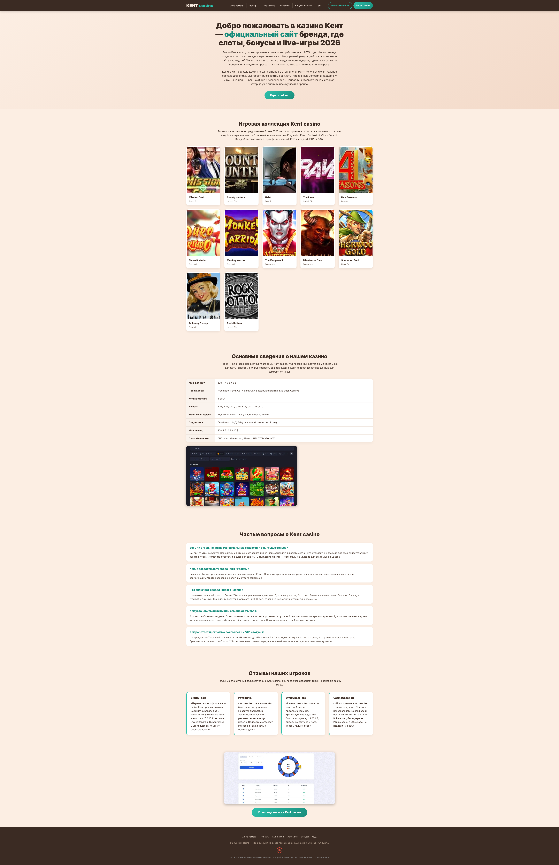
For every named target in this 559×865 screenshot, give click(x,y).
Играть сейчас (279, 95)
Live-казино (269, 5)
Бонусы (305, 836)
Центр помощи (236, 5)
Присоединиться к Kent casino (279, 812)
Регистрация (363, 5)
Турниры (253, 5)
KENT (200, 5)
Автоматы (285, 5)
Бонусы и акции (303, 5)
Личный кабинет (340, 5)
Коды (319, 5)
